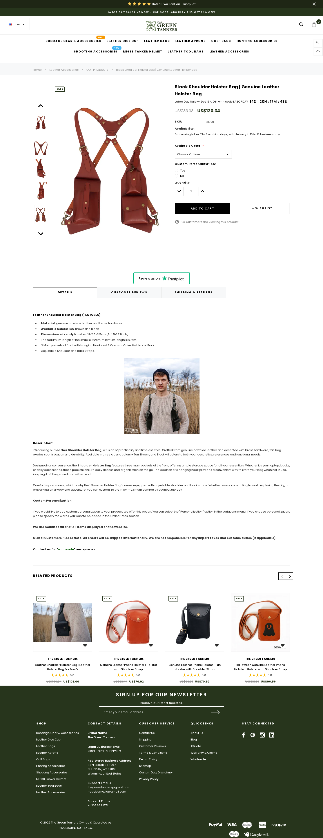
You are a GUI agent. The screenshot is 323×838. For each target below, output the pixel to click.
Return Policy (148, 759)
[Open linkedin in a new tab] (271, 735)
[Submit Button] (215, 712)
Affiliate (196, 746)
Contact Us (147, 733)
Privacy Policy (148, 779)
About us (197, 733)
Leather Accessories (64, 70)
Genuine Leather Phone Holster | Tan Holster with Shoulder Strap (195, 667)
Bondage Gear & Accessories (57, 733)
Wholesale (198, 759)
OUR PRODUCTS (97, 70)
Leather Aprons (47, 753)
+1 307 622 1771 (98, 805)
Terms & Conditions (153, 753)
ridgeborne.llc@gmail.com (107, 791)
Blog (194, 739)
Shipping (145, 739)
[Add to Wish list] (85, 645)
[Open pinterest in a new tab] (253, 735)
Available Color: (189, 146)
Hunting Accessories (50, 766)
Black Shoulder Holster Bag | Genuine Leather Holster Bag (156, 70)
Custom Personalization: (195, 164)
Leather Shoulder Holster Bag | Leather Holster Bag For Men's (62, 667)
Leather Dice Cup (48, 739)
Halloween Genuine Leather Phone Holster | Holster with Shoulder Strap (260, 667)
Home (37, 70)
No (182, 176)
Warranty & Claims (204, 753)
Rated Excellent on (173, 4)
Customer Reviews (152, 746)
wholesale (66, 549)
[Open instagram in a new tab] (262, 735)
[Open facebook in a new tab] (243, 735)
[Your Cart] (315, 24)
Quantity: (183, 183)
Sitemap (145, 766)
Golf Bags (43, 759)
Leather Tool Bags (49, 786)
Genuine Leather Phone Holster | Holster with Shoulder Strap (128, 667)
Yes (183, 170)
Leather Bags (45, 746)
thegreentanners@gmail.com (109, 787)
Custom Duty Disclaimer (156, 772)
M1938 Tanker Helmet (51, 779)
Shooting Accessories (51, 772)
